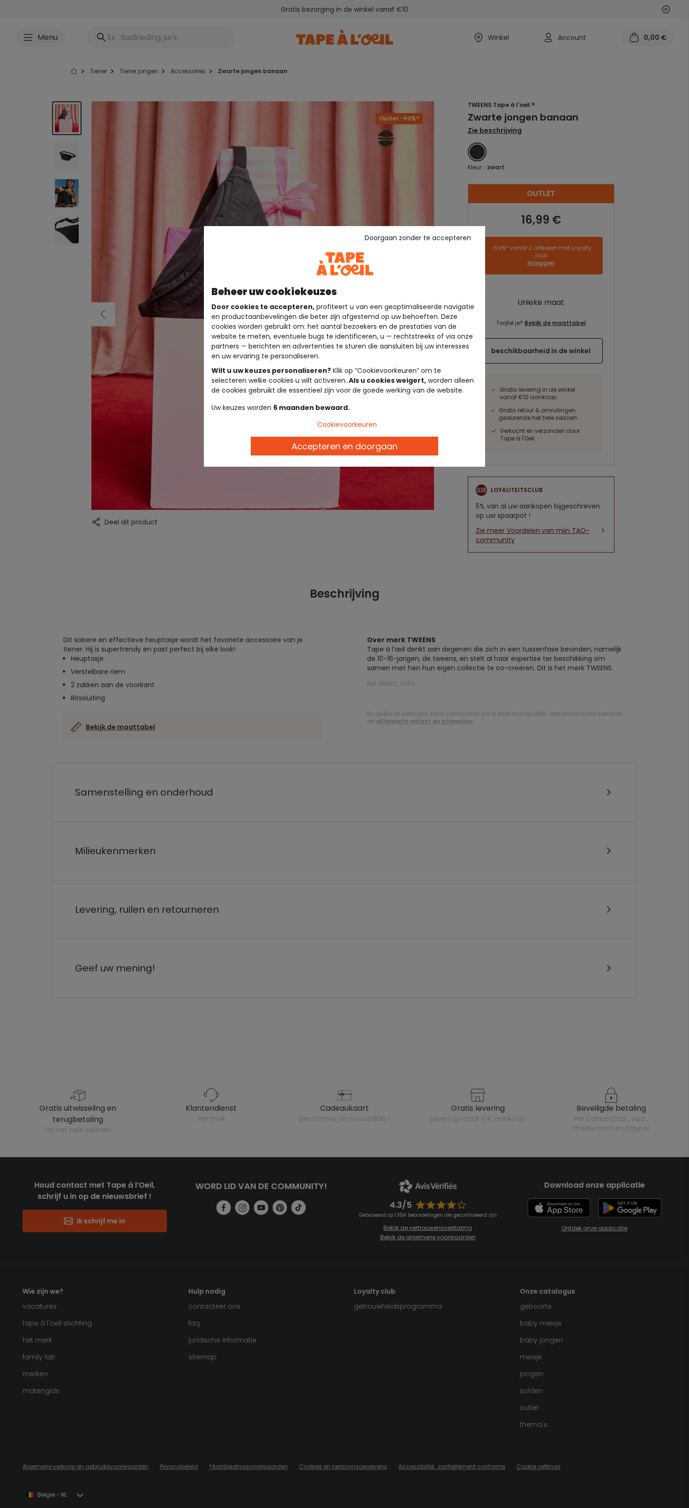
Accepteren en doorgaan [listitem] (344, 446)
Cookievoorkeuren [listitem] (347, 424)
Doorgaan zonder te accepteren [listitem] (418, 237)
